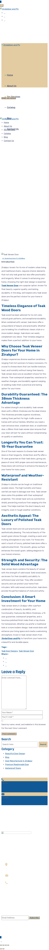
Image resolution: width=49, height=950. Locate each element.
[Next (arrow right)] (3, 948)
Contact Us (9, 141)
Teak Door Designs (9, 651)
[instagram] (4, 16)
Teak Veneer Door (10, 285)
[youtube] (4, 20)
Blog (6, 137)
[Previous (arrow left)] (1, 948)
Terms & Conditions (14, 904)
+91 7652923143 (12, 886)
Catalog (11, 107)
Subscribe (34, 918)
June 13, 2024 (17, 258)
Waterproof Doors (13, 768)
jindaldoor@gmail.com (11, 803)
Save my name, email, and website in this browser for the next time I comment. (23, 726)
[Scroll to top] (1, 941)
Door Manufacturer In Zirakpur (18, 761)
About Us (11, 86)
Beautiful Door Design (15, 753)
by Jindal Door (7, 258)
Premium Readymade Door (17, 764)
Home (10, 75)
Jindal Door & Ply (11, 934)
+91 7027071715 (8, 788)
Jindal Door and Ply (10, 638)
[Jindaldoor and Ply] (9, 9)
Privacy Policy (11, 907)
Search (6, 739)
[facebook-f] (4, 13)
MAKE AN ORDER (8, 98)
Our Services (9, 130)
